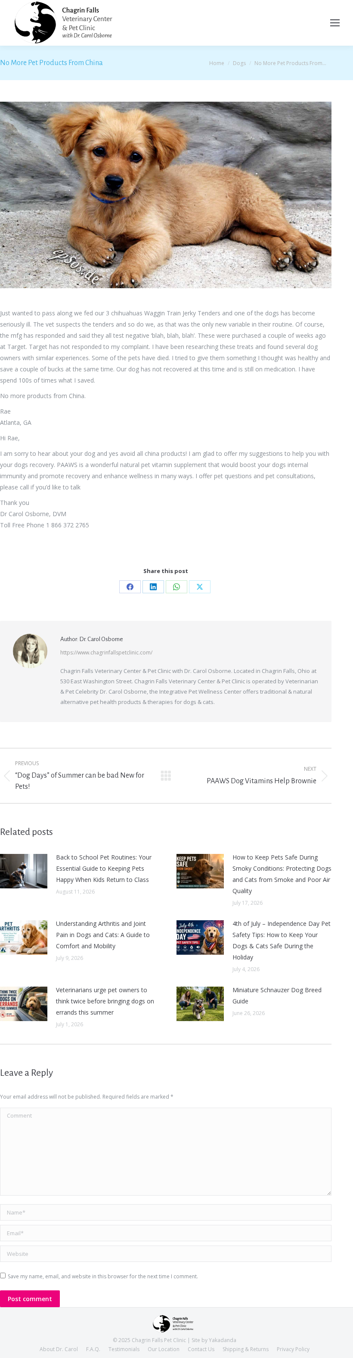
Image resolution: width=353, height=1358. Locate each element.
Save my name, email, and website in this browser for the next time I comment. (103, 1276)
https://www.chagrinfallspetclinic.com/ (106, 652)
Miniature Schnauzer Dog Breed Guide (277, 995)
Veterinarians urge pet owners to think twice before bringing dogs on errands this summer (105, 1001)
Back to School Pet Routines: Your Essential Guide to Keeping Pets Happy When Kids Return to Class (104, 868)
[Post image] (23, 871)
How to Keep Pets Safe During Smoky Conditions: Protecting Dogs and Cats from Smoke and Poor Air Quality (281, 874)
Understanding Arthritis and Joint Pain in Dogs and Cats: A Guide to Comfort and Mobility (103, 934)
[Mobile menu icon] (335, 23)
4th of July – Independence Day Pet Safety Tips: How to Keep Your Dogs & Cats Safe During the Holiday (281, 940)
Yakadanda (222, 1340)
